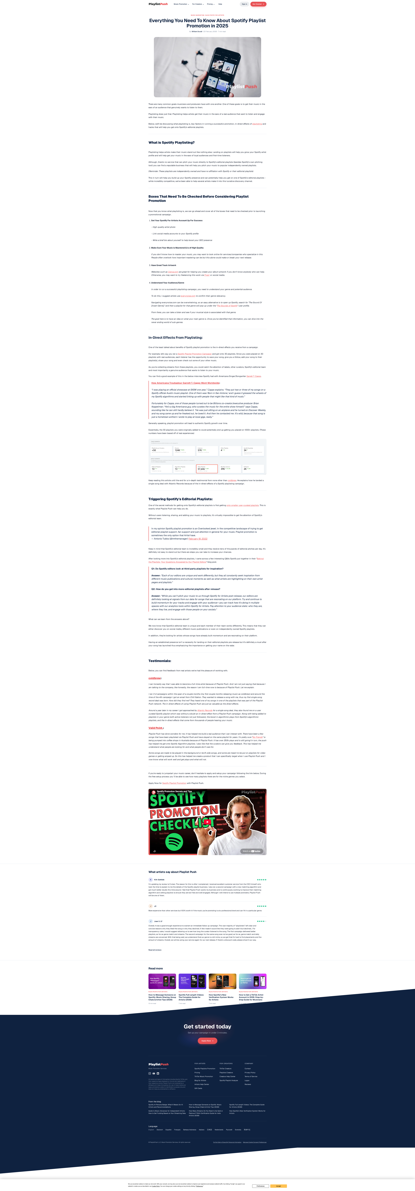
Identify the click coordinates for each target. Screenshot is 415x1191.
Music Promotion (180, 4)
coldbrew (232, 480)
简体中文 (247, 1130)
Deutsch (160, 1130)
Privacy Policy (250, 1073)
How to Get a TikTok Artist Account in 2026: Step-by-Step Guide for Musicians (251, 997)
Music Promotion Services (157, 1068)
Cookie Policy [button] (156, 1186)
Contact (248, 1069)
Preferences (261, 1186)
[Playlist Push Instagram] (149, 1073)
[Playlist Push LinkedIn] (158, 1073)
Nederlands (219, 1130)
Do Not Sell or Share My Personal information (227, 1142)
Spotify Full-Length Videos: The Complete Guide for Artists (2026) (191, 997)
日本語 (209, 1130)
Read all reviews (154, 950)
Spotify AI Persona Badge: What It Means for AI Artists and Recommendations (165, 1106)
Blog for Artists (200, 1080)
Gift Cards (198, 1088)
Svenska (238, 1130)
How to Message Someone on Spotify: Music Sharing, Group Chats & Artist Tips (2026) (162, 997)
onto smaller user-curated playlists (243, 505)
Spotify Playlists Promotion (205, 1069)
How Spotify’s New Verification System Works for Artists (221, 997)
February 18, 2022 (198, 538)
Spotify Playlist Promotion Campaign (195, 354)
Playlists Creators (226, 1073)
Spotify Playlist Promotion (174, 783)
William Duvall (197, 31)
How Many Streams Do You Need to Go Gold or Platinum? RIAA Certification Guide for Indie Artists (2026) (206, 1113)
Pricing (210, 4)
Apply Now (206, 1041)
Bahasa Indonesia (189, 1130)
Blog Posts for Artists (214, 15)
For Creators (197, 4)
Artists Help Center (202, 1084)
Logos (247, 1080)
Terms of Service (251, 1076)
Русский (229, 1130)
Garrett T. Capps (254, 376)
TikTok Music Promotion (204, 1076)
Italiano (201, 1130)
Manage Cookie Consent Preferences (255, 1142)
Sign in (244, 4)
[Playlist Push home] (158, 4)
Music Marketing (197, 15)
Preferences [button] (199, 1186)
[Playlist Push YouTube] (154, 1073)
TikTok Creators (225, 1069)
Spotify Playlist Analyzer (229, 1080)
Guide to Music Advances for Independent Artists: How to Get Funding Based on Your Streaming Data (167, 1112)
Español (168, 1130)
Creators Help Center (227, 1076)
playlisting (257, 124)
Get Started (257, 4)
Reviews (248, 1084)
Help (220, 4)
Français (177, 1130)
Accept (278, 1186)
